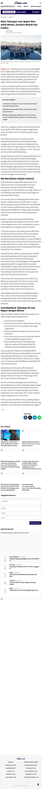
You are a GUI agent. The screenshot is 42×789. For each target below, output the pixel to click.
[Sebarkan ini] (25, 417)
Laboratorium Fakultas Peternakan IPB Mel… (23, 575)
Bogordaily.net (10, 765)
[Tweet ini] (30, 417)
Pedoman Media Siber (31, 762)
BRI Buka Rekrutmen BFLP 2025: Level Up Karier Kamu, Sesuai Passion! (31, 443)
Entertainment (14, 557)
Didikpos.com (10, 774)
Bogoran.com (31, 768)
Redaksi (10, 762)
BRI (3, 409)
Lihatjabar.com (11, 777)
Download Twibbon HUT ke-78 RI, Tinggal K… (24, 567)
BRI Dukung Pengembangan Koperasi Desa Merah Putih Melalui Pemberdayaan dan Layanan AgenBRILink (10, 487)
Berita (11, 572)
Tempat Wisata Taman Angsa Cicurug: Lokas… (22, 583)
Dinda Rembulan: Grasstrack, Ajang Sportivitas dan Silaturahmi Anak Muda (31, 487)
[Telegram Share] (35, 417)
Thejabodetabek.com (31, 777)
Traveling (12, 580)
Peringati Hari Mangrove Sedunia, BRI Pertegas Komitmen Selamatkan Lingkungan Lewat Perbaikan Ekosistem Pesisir (31, 465)
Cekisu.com (5, 69)
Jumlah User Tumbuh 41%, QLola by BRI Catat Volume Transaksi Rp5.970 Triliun (10, 443)
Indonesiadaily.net (30, 765)
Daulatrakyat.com (31, 771)
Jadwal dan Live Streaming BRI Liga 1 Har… (24, 590)
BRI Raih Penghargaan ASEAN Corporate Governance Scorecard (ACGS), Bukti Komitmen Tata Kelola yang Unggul (19, 117)
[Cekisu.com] (21, 3)
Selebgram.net (11, 768)
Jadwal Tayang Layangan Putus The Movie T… (24, 560)
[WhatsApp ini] (39, 417)
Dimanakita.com (31, 774)
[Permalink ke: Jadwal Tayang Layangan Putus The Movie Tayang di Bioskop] (21, 543)
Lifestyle (12, 565)
